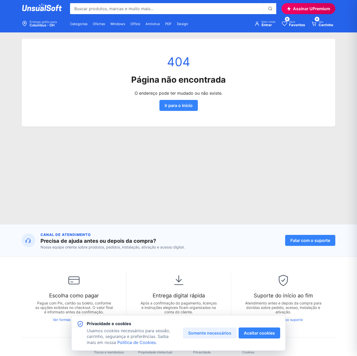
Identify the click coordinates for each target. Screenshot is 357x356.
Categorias (79, 24)
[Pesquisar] (270, 8)
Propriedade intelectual (155, 352)
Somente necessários (209, 333)
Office (135, 24)
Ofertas (99, 24)
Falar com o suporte (310, 240)
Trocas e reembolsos (109, 352)
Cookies (248, 352)
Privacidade (202, 352)
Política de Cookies (136, 342)
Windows (117, 24)
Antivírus (153, 24)
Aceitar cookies (259, 333)
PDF (168, 24)
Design (182, 24)
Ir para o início (179, 105)
